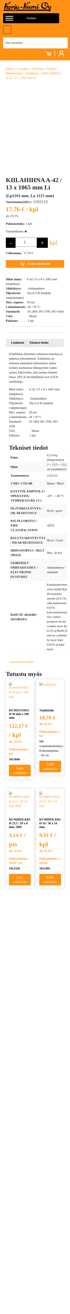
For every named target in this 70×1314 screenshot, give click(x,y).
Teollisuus (37, 68)
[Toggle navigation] (7, 30)
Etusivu (10, 68)
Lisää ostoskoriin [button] (20, 770)
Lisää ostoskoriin (39, 263)
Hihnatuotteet (14, 73)
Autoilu (51, 68)
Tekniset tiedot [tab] (38, 342)
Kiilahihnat (32, 73)
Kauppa (23, 68)
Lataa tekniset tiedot (21, 661)
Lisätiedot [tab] (17, 342)
